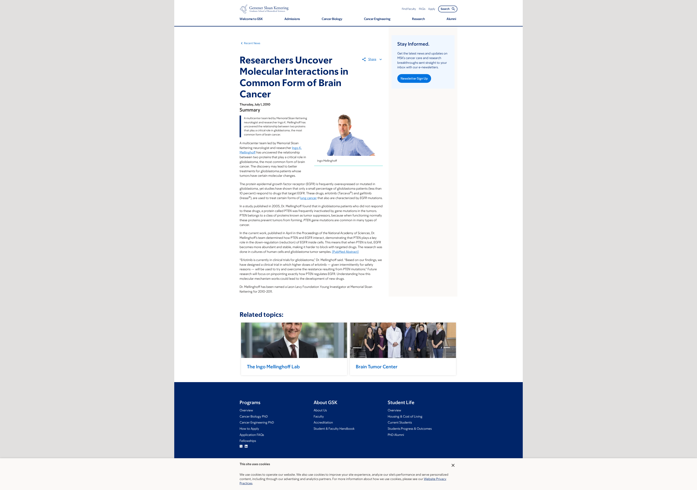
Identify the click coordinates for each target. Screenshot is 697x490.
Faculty (319, 416)
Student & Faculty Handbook (334, 428)
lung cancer (308, 198)
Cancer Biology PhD (254, 416)
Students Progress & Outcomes (410, 428)
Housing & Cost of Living (405, 416)
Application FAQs (252, 435)
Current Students (400, 422)
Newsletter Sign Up (414, 78)
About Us (320, 410)
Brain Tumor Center (377, 366)
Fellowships (248, 441)
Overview (246, 410)
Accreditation (323, 422)
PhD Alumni (396, 435)
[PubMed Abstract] (345, 252)
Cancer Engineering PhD (257, 422)
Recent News (252, 43)
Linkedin (246, 446)
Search (445, 8)
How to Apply (249, 428)
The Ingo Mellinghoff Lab (273, 366)
